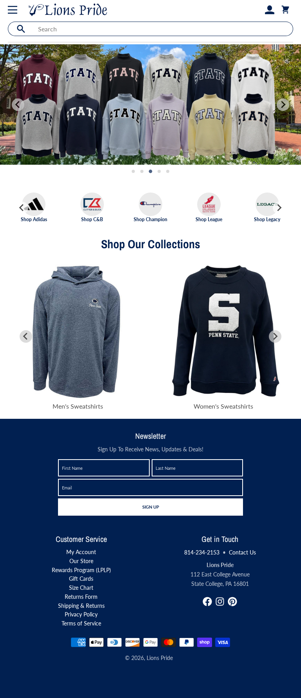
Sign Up (150, 506)
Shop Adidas (34, 219)
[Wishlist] (257, 10)
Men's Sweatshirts (78, 406)
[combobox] (163, 29)
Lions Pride (160, 657)
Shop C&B (92, 219)
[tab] (133, 171)
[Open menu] (14, 10)
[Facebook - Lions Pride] (207, 601)
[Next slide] (283, 104)
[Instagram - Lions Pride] (220, 601)
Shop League (209, 219)
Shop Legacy (267, 219)
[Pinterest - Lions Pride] (232, 601)
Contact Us (242, 552)
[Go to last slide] (22, 208)
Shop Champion (150, 219)
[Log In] (269, 10)
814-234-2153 (201, 552)
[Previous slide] (18, 104)
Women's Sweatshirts (223, 406)
